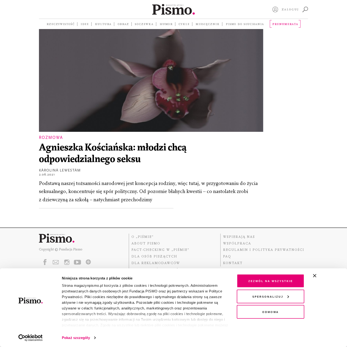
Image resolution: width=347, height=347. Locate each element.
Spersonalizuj (267, 296)
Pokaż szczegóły (76, 338)
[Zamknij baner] (327, 275)
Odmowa (270, 312)
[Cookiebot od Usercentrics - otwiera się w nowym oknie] (30, 337)
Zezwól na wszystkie (270, 281)
